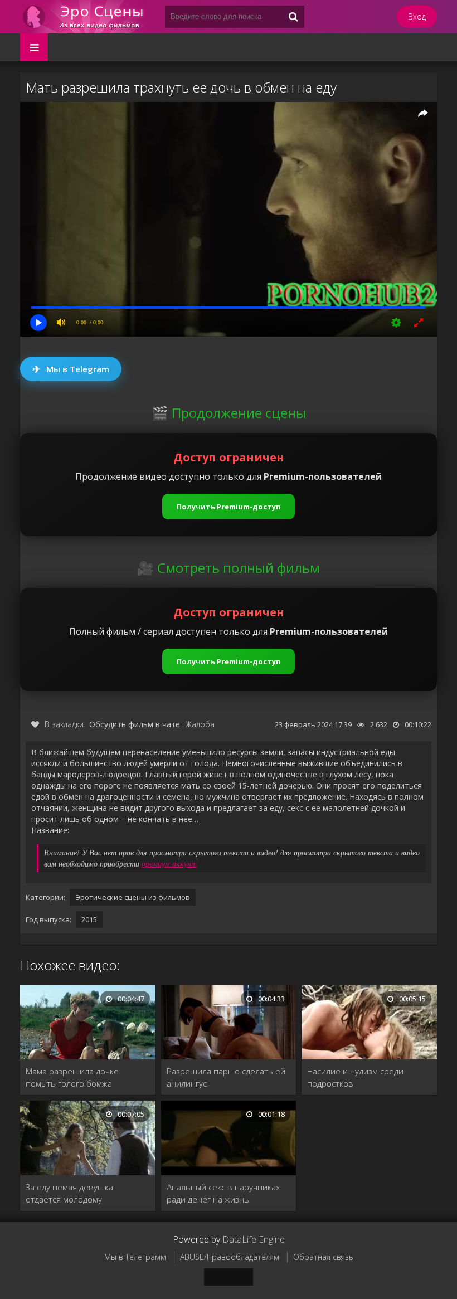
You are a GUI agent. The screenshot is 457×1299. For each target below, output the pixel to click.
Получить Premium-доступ (228, 507)
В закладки (64, 724)
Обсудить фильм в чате (134, 724)
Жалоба (200, 724)
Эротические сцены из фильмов (132, 897)
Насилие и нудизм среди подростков (355, 1077)
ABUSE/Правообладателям (229, 1257)
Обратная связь (323, 1257)
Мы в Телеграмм (135, 1257)
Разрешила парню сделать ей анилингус (226, 1077)
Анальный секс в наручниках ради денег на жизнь (223, 1193)
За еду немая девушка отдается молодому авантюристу (69, 1193)
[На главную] (87, 16)
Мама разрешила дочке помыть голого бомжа (72, 1077)
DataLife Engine (253, 1239)
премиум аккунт (169, 863)
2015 (89, 919)
